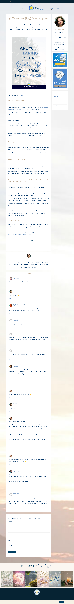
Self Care (55, 105)
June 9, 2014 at (16, 471)
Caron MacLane (16, 277)
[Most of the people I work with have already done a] (31, 579)
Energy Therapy (32, 242)
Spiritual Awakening (58, 107)
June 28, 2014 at (16, 494)
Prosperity (55, 103)
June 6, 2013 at (16, 366)
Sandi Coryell (16, 319)
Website (10, 545)
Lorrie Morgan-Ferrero (18, 304)
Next (47, 246)
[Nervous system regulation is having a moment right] (55, 579)
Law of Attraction (57, 101)
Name (9, 535)
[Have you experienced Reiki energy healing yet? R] (43, 579)
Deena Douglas (37, 7)
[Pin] (31, 240)
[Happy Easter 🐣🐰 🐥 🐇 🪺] (7, 579)
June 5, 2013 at (16, 305)
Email (9, 540)
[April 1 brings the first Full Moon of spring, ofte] (19, 579)
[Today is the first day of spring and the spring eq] (67, 579)
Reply (10, 284)
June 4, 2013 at (16, 278)
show (22, 95)
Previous (11, 246)
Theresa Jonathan (17, 493)
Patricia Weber (16, 365)
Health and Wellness (58, 98)
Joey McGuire (16, 470)
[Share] (28, 240)
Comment (10, 521)
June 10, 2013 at (16, 391)
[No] (72, 602)
